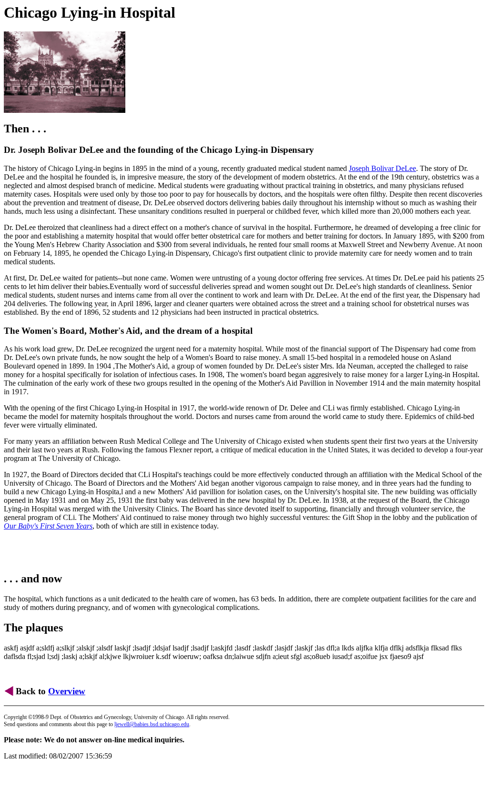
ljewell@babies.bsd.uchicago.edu (151, 724)
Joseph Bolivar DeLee (382, 168)
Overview (66, 691)
